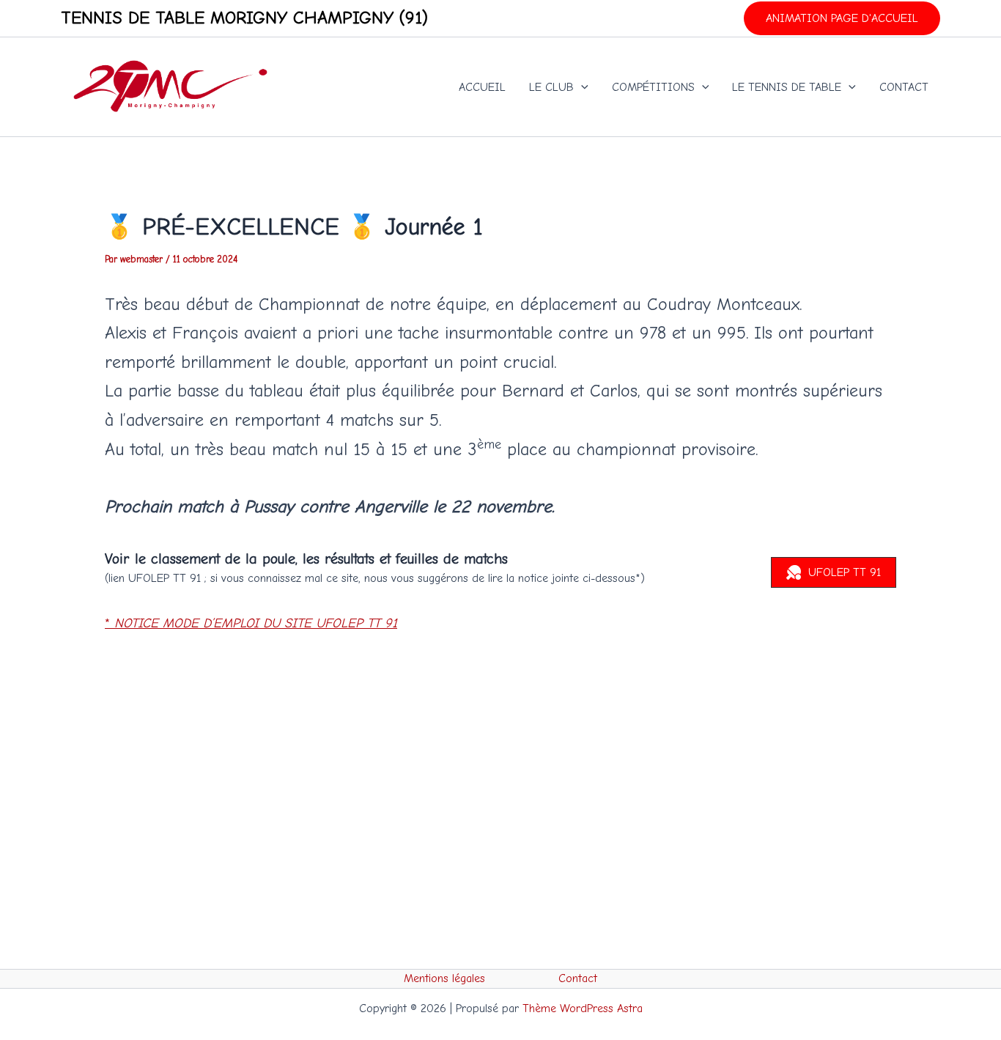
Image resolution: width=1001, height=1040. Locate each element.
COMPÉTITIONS (653, 87)
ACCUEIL (482, 87)
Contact (577, 978)
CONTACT (903, 87)
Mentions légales (444, 978)
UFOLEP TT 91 (844, 572)
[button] (842, 18)
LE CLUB (551, 87)
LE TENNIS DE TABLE (786, 87)
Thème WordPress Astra (582, 1008)
